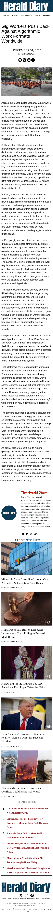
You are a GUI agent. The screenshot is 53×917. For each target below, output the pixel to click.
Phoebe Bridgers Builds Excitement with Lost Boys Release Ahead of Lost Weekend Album (27, 847)
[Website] (35, 533)
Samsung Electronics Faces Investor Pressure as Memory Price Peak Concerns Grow (27, 823)
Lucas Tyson (10, 796)
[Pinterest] (24, 60)
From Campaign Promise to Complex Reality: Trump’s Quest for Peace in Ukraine (22, 737)
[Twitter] (20, 60)
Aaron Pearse (11, 692)
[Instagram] (31, 533)
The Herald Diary (28, 54)
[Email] (33, 60)
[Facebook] (22, 533)
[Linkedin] (29, 60)
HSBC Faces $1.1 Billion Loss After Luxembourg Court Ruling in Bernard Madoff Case (23, 633)
